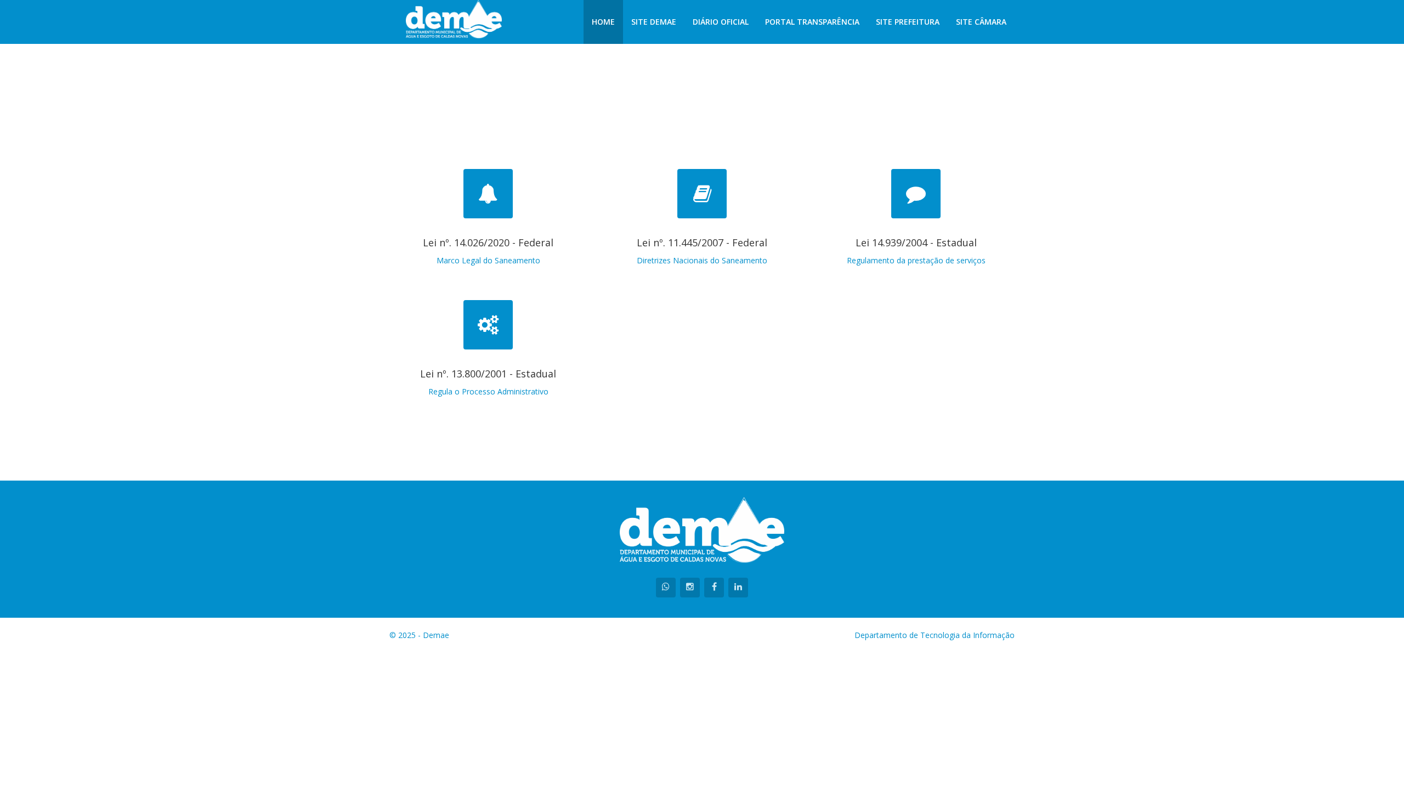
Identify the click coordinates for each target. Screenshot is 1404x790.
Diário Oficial (721, 21)
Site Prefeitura (907, 21)
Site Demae (653, 21)
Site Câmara (981, 21)
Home (603, 21)
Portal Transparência (812, 21)
